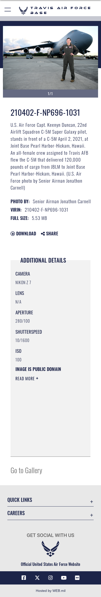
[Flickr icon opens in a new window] (77, 578)
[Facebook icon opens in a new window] (23, 578)
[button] (8, 10)
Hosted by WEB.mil (50, 591)
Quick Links (19, 499)
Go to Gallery (26, 470)
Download (25, 233)
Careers (16, 513)
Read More (25, 378)
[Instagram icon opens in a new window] (50, 578)
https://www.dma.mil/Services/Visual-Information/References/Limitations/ (45, 447)
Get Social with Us (50, 535)
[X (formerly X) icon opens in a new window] (37, 578)
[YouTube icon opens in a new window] (63, 578)
